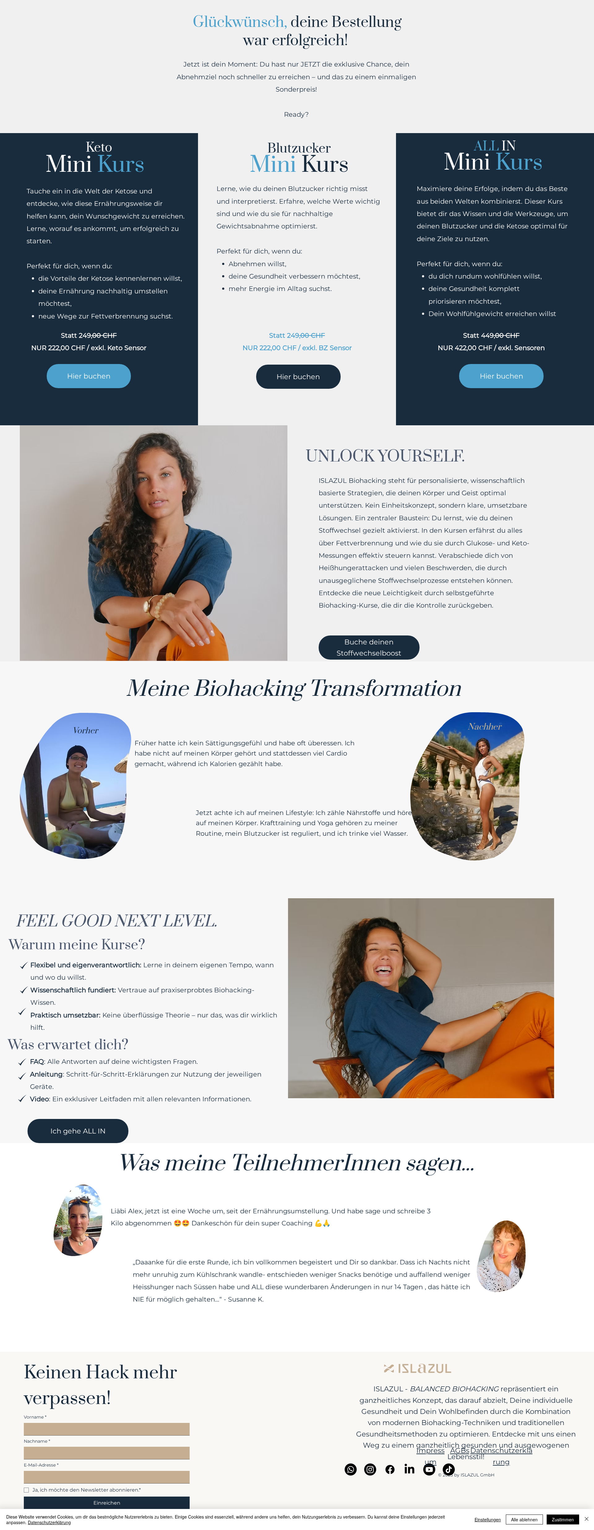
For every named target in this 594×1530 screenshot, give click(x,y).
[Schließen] (586, 1519)
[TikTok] (449, 1469)
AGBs (459, 1450)
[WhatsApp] (351, 1469)
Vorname (35, 1417)
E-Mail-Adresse (41, 1465)
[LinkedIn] (409, 1469)
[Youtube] (429, 1469)
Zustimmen (563, 1519)
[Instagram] (370, 1469)
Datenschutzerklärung (49, 1522)
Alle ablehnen (524, 1519)
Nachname (37, 1441)
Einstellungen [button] (488, 1519)
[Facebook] (390, 1469)
